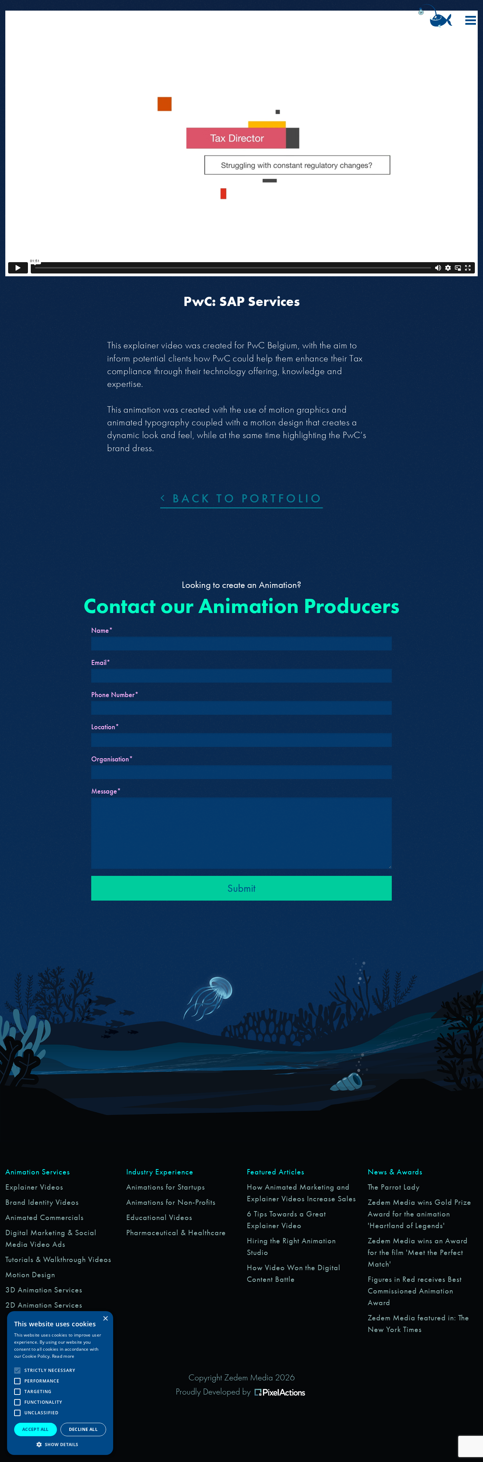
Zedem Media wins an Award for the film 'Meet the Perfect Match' (418, 1252)
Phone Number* (115, 694)
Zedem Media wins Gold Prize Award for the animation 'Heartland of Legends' (419, 1214)
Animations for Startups (165, 1187)
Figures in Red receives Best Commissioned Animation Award (415, 1291)
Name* (102, 630)
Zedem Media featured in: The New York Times (418, 1323)
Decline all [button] (83, 1429)
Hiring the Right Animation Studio (291, 1246)
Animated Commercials (44, 1217)
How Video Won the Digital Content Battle (294, 1273)
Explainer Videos (34, 1187)
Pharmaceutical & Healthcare (176, 1232)
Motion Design (30, 1274)
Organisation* (112, 759)
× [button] (105, 1318)
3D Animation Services (43, 1290)
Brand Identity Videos (42, 1202)
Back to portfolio (245, 498)
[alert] (60, 1383)
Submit (241, 888)
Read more (63, 1356)
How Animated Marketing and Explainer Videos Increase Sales (301, 1193)
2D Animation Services (43, 1305)
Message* (106, 791)
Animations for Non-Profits (171, 1202)
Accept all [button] (35, 1429)
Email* (100, 662)
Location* (105, 726)
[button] (60, 1444)
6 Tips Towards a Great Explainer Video (286, 1220)
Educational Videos (159, 1217)
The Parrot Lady (394, 1187)
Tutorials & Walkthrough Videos (58, 1259)
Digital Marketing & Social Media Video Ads (51, 1238)
